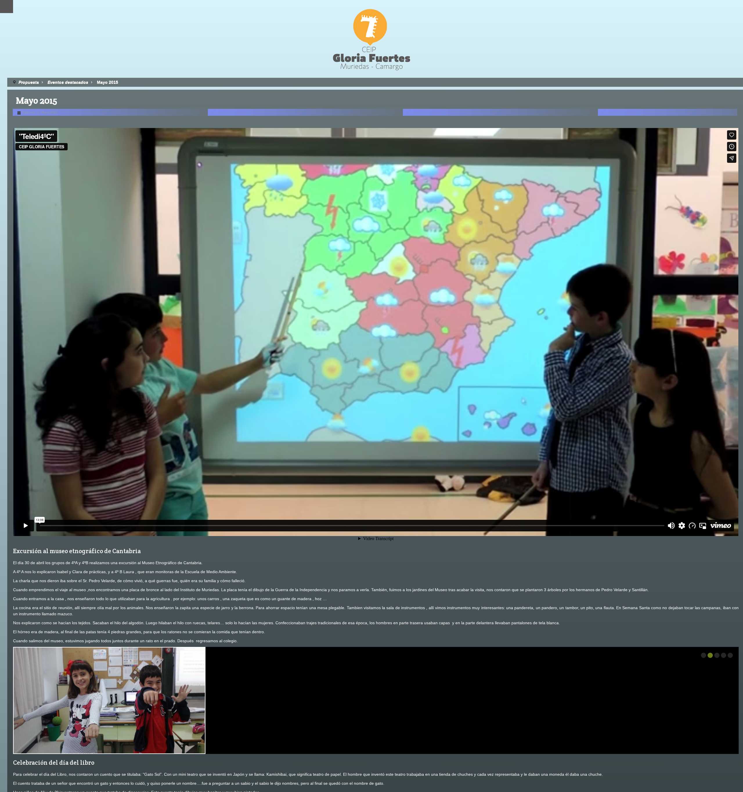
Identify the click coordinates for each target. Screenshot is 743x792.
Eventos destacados (68, 82)
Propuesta (29, 82)
